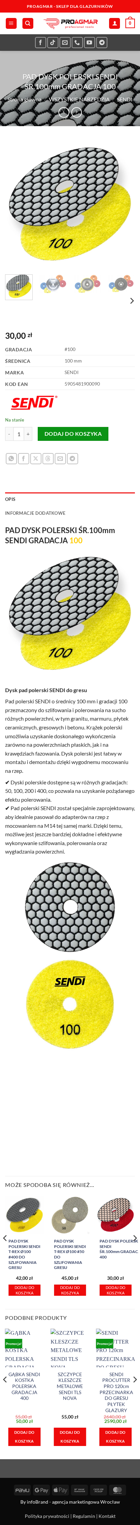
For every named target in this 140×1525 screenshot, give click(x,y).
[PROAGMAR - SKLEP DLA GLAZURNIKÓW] (70, 23)
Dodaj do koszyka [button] (25, 1290)
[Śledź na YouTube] (89, 42)
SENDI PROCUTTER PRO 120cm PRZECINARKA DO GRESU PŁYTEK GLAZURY (116, 1392)
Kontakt (107, 1516)
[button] (11, 23)
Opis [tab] (10, 499)
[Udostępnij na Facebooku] (23, 458)
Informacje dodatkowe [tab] (35, 513)
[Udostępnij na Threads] (48, 458)
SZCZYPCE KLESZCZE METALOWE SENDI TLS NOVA (70, 1386)
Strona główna (24, 99)
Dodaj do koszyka (73, 434)
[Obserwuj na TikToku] (52, 42)
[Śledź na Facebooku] (40, 42)
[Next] (124, 204)
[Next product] (63, 112)
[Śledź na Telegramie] (101, 42)
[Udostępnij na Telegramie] (72, 458)
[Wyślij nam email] (65, 42)
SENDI (125, 99)
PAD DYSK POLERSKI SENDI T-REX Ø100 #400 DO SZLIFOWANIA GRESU (24, 1254)
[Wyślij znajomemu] (60, 458)
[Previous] (16, 204)
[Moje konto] (114, 23)
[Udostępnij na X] (35, 458)
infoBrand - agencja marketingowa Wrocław (73, 1502)
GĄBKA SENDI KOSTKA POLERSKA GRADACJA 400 (24, 1386)
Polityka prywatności (47, 1516)
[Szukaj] (27, 23)
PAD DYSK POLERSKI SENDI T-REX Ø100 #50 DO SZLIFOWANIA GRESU (70, 1254)
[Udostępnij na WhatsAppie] (11, 458)
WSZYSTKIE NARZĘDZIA (79, 99)
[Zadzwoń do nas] (77, 42)
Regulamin (84, 1516)
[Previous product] (76, 112)
